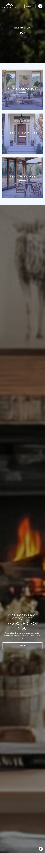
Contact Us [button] (30, 6)
